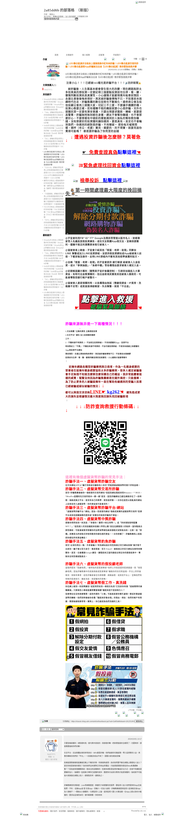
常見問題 (62, 811)
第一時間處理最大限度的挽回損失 (103, 192)
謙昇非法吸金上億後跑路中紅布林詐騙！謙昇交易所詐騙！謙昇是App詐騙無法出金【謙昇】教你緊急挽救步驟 (54, 186)
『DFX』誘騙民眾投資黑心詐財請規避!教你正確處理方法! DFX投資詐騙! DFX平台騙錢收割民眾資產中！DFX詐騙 (54, 225)
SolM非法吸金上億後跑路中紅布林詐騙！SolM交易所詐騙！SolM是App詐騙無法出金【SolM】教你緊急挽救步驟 (53, 131)
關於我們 (53, 811)
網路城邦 (142, 2)
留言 (47, 759)
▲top (144, 806)
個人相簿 (86, 55)
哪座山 (53, 79)
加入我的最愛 (70, 17)
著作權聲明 (80, 811)
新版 (83, 10)
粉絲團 (25, 815)
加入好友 (47, 17)
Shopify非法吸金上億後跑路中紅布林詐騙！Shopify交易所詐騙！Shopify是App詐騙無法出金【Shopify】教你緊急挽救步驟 (54, 104)
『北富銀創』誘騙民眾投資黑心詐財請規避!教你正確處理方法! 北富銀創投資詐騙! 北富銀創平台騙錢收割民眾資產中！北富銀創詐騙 (54, 199)
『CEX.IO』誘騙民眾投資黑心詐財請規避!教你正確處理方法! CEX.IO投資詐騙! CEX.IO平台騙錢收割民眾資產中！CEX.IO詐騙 (54, 173)
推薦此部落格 (58, 17)
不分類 (131, 710)
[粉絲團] (21, 814)
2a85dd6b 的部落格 (59, 10)
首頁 (56, 55)
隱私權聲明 (90, 811)
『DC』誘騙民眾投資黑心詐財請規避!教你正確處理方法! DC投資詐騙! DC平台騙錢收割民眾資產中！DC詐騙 (54, 144)
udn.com (143, 811)
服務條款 (70, 811)
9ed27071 (48, 90)
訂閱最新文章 (82, 17)
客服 (98, 811)
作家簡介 (117, 55)
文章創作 (69, 55)
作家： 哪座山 (49, 14)
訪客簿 (101, 55)
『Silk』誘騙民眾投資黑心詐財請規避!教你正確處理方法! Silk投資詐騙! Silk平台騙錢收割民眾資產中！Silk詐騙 (54, 117)
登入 (145, 815)
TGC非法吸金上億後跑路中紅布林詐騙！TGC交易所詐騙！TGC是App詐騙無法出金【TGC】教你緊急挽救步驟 (54, 212)
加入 (150, 815)
